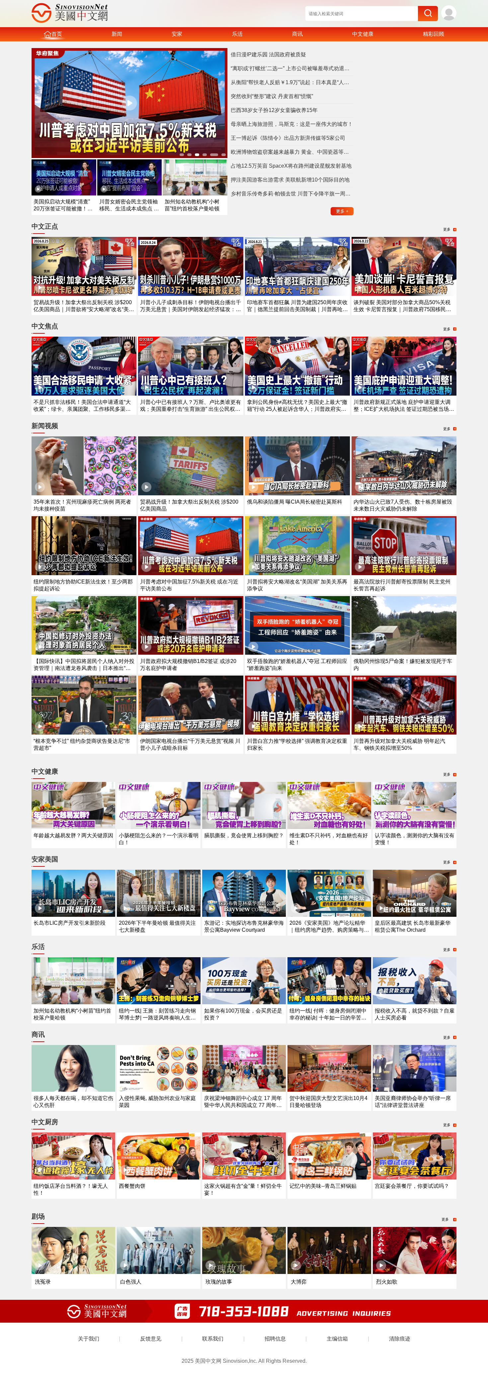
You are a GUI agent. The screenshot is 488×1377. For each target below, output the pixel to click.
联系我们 (212, 1339)
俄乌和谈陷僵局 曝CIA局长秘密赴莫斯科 (294, 502)
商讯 (297, 34)
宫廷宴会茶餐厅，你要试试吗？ (412, 1186)
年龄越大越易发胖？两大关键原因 (73, 835)
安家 (177, 34)
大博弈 (299, 1282)
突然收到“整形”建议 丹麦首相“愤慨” (272, 96)
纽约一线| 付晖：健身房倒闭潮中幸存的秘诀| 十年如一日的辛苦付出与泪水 (327, 1017)
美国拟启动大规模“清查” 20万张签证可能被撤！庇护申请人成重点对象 (63, 208)
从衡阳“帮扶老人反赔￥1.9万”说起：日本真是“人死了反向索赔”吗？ (292, 82)
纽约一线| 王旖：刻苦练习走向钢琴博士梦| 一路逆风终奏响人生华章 (157, 1017)
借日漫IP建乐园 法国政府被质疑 (268, 54)
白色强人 (130, 1282)
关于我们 (88, 1339)
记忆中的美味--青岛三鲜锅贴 (323, 1186)
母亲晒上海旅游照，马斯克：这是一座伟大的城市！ (292, 124)
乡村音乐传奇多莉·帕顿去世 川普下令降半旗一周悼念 (292, 193)
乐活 (237, 34)
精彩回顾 (433, 34)
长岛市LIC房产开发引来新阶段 (70, 923)
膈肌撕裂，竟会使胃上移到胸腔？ (244, 835)
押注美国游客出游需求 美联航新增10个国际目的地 (290, 180)
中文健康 (362, 34)
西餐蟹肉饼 (132, 1186)
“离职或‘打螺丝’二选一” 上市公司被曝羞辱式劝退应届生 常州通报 (292, 68)
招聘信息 (275, 1339)
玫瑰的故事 (218, 1282)
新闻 (117, 34)
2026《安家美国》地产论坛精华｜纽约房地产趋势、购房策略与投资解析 (329, 930)
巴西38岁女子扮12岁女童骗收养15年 (274, 110)
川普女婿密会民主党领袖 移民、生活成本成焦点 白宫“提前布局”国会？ (129, 208)
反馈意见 (150, 1339)
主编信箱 (337, 1339)
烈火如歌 (386, 1282)
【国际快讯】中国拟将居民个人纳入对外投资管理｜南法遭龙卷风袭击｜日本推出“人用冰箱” (84, 668)
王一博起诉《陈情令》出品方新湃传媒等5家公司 (288, 138)
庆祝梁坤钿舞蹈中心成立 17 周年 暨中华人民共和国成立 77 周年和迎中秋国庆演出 (243, 1105)
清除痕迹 (399, 1339)
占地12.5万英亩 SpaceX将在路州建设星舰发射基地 (291, 166)
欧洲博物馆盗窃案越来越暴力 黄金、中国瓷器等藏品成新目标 (292, 152)
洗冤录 (43, 1282)
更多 (342, 211)
